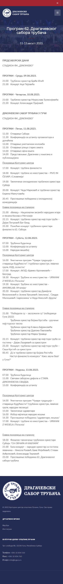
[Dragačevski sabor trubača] (15, 13)
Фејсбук (5, 525)
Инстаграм (7, 529)
